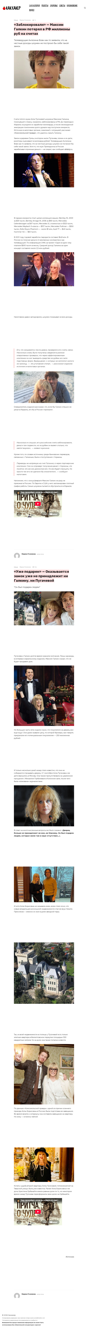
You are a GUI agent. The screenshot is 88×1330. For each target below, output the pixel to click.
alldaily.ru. (69, 149)
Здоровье (54, 5)
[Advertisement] (44, 103)
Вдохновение (72, 5)
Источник (70, 1257)
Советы (62, 5)
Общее (16, 20)
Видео (31, 10)
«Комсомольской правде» (25, 133)
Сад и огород (34, 5)
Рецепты (45, 5)
